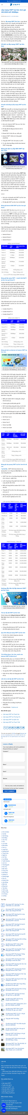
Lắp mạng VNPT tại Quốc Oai (11, 719)
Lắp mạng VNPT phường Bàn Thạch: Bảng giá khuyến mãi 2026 (16, 949)
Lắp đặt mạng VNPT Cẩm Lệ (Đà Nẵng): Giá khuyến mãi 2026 (14, 944)
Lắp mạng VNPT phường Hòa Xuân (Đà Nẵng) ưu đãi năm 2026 (15, 959)
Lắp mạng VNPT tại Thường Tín (11, 717)
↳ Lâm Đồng (4, 882)
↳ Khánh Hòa (4, 880)
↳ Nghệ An (4, 855)
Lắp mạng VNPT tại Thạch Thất (11, 722)
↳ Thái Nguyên (5, 864)
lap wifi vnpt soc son (16, 736)
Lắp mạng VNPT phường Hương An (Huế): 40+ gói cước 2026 (15, 925)
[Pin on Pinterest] (12, 727)
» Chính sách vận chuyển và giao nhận (11, 1102)
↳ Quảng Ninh (5, 851)
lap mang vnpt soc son (6, 736)
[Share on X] (7, 727)
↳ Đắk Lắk (4, 884)
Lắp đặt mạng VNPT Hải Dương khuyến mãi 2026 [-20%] (14, 999)
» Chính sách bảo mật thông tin (9, 1108)
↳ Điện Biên (4, 845)
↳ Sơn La (3, 847)
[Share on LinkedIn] (18, 727)
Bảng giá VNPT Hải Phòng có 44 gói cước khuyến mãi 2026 (15, 1034)
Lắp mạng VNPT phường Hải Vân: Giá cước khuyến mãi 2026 (16, 964)
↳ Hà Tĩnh (4, 857)
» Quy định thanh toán (7, 1104)
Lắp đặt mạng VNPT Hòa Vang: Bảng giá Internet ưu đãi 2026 (15, 984)
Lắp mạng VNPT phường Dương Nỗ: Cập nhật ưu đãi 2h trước (15, 934)
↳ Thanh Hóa (4, 853)
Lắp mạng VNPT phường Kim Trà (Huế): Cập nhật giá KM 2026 (15, 910)
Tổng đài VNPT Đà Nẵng (12, 1018)
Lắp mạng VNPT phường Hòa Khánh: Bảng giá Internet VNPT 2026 (16, 969)
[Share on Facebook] (4, 727)
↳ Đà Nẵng (4, 837)
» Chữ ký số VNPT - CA (7, 1087)
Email (4, 771)
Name (4, 764)
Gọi (4, 1110)
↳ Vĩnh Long (4, 890)
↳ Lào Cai (4, 863)
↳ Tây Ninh (4, 888)
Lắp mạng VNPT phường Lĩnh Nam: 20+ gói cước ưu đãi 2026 (15, 994)
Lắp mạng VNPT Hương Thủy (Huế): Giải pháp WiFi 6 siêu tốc (15, 920)
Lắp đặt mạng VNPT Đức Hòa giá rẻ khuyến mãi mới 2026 (15, 1029)
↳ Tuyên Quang (5, 861)
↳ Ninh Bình (4, 872)
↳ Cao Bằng (4, 859)
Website (5, 778)
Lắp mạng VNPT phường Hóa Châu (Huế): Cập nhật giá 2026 (15, 929)
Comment (6, 751)
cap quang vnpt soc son (10, 734)
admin (17, 16)
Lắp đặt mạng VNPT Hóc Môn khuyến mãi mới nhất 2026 (16, 1024)
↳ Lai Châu (4, 843)
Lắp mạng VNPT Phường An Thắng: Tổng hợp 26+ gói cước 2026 (15, 954)
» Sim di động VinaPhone (8, 1093)
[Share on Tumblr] (20, 727)
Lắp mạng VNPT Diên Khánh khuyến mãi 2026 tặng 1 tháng (15, 1039)
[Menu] (2, 4)
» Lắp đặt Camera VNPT (7, 1091)
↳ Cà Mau (4, 895)
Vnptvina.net (14, 707)
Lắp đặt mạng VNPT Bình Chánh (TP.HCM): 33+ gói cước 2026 (14, 1009)
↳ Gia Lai (3, 878)
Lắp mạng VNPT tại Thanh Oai (11, 714)
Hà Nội (13, 733)
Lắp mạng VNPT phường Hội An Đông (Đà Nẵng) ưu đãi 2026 (16, 939)
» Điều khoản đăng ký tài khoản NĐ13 (11, 1106)
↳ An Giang (4, 893)
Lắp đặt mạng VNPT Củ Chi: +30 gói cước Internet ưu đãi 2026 (15, 1014)
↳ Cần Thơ (4, 839)
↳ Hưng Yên (4, 870)
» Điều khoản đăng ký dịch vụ (9, 1100)
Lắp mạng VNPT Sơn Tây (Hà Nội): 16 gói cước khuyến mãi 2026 (16, 1044)
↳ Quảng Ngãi (5, 876)
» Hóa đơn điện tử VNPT (7, 1089)
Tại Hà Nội (4, 469)
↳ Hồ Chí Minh (5, 832)
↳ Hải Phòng (4, 836)
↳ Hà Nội (3, 834)
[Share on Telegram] (23, 727)
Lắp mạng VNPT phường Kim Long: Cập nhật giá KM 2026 (15, 915)
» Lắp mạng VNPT (6, 1083)
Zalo (3, 1105)
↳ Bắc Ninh (4, 868)
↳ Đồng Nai (4, 886)
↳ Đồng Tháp (4, 892)
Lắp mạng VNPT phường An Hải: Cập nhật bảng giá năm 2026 (16, 974)
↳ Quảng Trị (4, 874)
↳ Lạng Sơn (4, 849)
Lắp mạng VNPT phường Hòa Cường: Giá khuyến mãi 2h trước (16, 989)
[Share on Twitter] (10, 727)
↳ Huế (3, 841)
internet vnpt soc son (20, 734)
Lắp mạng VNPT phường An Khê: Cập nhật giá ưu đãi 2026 (16, 979)
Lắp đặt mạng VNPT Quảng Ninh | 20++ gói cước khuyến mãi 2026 (16, 1004)
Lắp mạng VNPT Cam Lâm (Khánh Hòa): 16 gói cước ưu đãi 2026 (15, 1049)
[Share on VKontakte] (15, 727)
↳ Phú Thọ (4, 866)
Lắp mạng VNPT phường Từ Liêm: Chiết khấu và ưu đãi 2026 (15, 905)
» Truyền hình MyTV (6, 1085)
